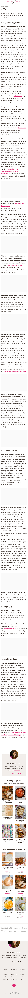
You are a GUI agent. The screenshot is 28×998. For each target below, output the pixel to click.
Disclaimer (7, 993)
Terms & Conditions (19, 993)
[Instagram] (13, 774)
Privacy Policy (12, 993)
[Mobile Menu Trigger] (2, 2)
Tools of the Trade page (14, 265)
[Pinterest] (16, 774)
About (5, 972)
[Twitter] (18, 774)
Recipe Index (14, 969)
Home (2, 6)
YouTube (22, 979)
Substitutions (18, 96)
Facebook (22, 972)
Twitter (22, 976)
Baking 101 (14, 972)
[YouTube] (20, 774)
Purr (16, 992)
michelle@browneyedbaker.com (15, 371)
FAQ (6, 976)
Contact (5, 974)
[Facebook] (14, 774)
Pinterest (22, 974)
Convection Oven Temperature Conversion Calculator (9, 171)
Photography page (10, 628)
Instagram (22, 969)
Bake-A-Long (14, 974)
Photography (5, 979)
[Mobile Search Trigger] (25, 2)
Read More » (17, 770)
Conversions (22, 128)
